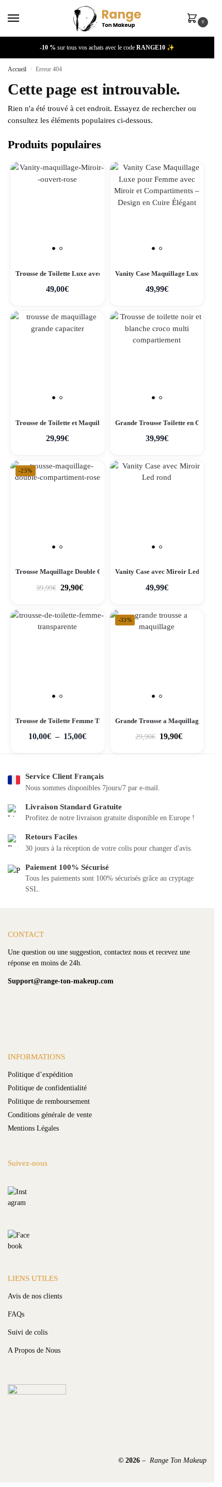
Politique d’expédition (40, 1074)
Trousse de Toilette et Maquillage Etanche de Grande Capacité (57, 423)
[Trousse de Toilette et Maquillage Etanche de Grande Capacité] (57, 358)
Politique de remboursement (49, 1101)
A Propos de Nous (34, 1350)
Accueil (17, 69)
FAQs (16, 1314)
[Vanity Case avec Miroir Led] (157, 507)
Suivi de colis (27, 1332)
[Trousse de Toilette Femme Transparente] (57, 656)
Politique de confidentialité (47, 1088)
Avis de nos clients (35, 1296)
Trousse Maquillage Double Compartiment (57, 571)
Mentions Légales (33, 1128)
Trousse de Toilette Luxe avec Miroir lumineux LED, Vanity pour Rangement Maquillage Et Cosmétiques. (57, 273)
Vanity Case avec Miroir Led (157, 571)
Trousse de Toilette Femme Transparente (57, 721)
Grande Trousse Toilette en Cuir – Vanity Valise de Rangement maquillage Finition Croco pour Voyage (157, 423)
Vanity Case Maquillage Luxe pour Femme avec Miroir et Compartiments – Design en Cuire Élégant (157, 273)
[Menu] (23, 18)
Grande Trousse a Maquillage (157, 721)
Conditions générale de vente (50, 1115)
